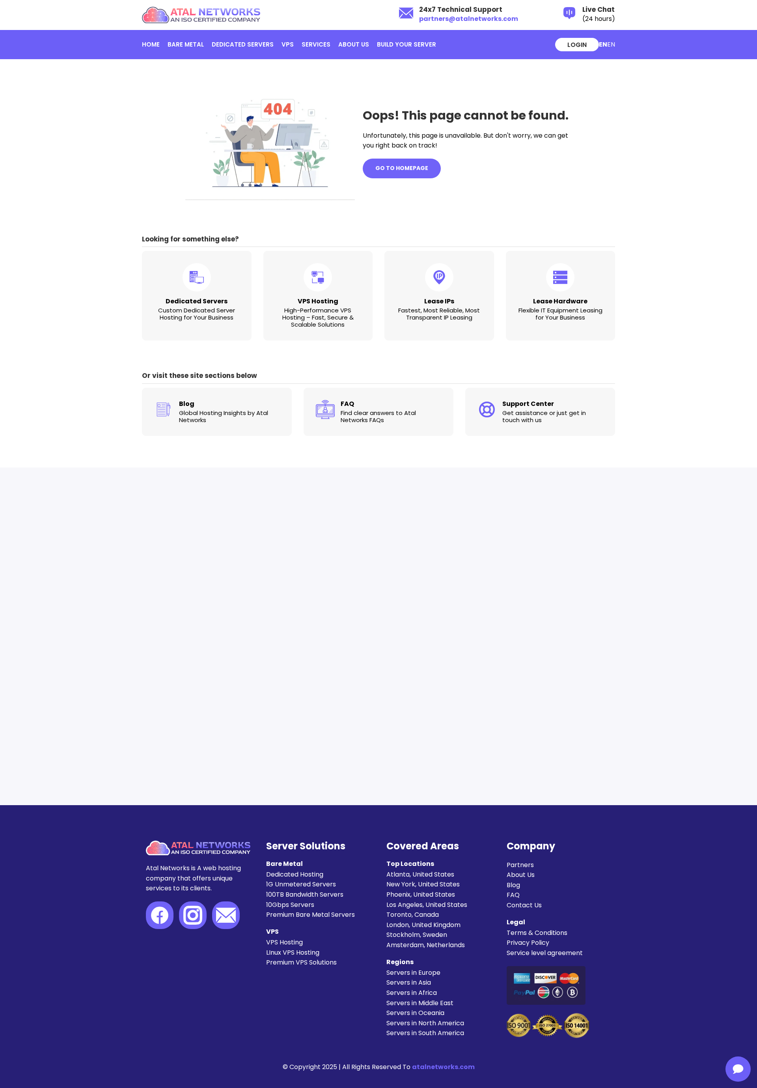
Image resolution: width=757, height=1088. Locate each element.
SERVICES (316, 44)
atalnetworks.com (443, 1066)
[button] (611, 44)
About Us (353, 44)
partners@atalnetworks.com (468, 18)
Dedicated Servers (243, 44)
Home (151, 44)
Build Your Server (406, 44)
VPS (288, 44)
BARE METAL (186, 44)
